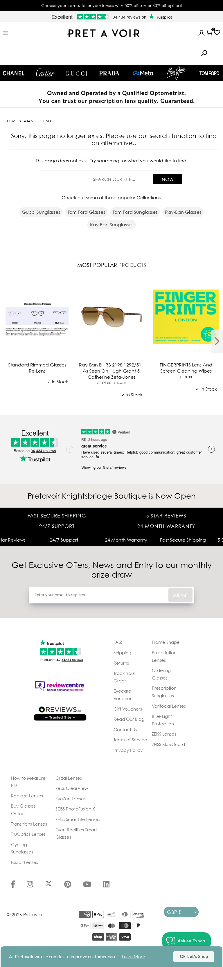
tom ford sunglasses (135, 212)
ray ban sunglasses (111, 224)
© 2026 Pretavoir (25, 914)
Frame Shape (166, 642)
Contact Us (125, 729)
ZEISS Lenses (164, 733)
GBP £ (174, 912)
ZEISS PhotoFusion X (75, 808)
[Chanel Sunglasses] (13, 73)
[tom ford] (209, 73)
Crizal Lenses (68, 778)
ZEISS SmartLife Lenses (77, 819)
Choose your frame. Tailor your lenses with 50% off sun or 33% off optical (111, 5)
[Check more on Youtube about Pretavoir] (87, 884)
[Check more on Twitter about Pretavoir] (48, 885)
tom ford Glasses (86, 212)
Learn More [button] (133, 956)
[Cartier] (45, 72)
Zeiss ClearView (71, 788)
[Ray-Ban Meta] (143, 73)
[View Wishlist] (217, 33)
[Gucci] (76, 73)
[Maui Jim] (176, 73)
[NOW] (204, 53)
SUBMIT (180, 595)
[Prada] (109, 73)
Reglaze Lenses (27, 795)
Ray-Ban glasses (183, 212)
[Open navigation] (5, 33)
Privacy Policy (128, 750)
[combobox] (111, 53)
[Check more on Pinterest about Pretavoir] (67, 884)
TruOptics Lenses (28, 834)
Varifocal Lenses (169, 706)
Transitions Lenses (29, 823)
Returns (121, 663)
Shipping (122, 652)
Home (12, 121)
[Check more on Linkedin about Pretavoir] (106, 884)
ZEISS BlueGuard (168, 744)
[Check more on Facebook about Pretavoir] (13, 884)
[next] (217, 341)
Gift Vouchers (128, 708)
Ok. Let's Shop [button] (194, 956)
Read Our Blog (129, 719)
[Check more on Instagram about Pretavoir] (30, 884)
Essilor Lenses (24, 862)
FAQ (118, 642)
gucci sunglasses (41, 212)
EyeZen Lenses (70, 798)
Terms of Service (130, 739)
